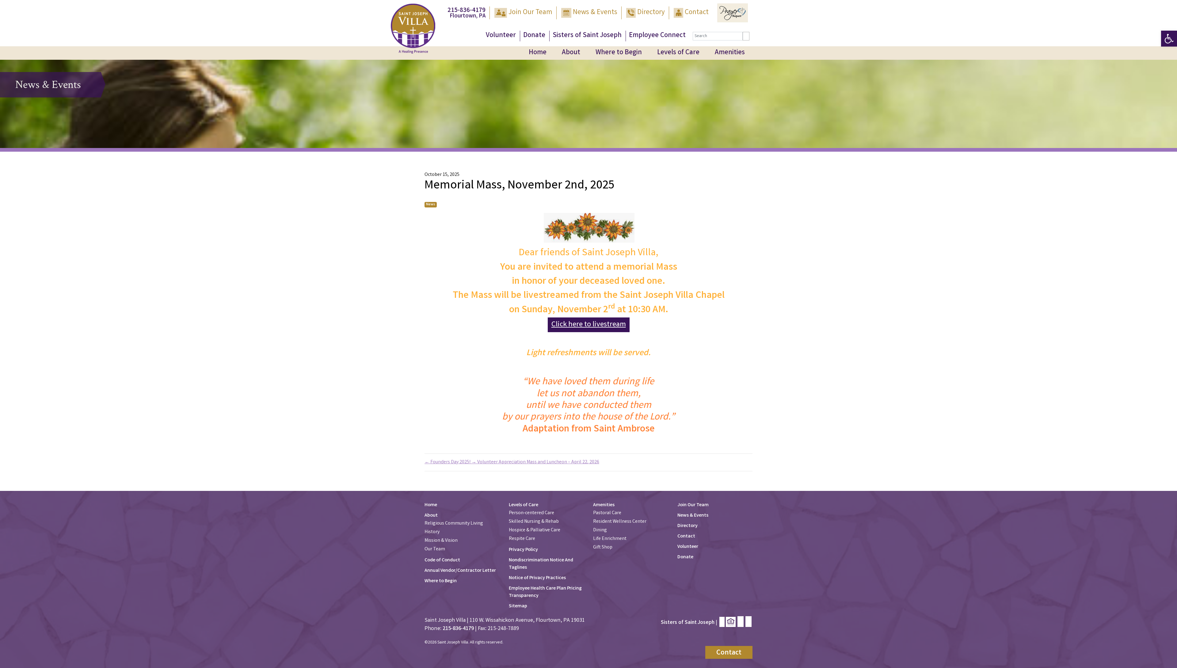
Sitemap (518, 606)
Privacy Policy (523, 549)
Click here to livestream (588, 324)
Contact (697, 13)
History (432, 532)
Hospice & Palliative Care (534, 530)
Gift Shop (602, 547)
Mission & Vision (441, 540)
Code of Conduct (442, 560)
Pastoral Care (607, 513)
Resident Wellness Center (619, 521)
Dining (600, 530)
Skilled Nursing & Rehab (534, 521)
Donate (534, 36)
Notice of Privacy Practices (537, 578)
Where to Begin (619, 53)
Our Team (435, 549)
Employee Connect (657, 36)
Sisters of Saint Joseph (587, 36)
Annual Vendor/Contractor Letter (460, 570)
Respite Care (522, 538)
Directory (651, 13)
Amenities (730, 53)
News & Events (595, 13)
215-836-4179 (467, 10)
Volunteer (501, 36)
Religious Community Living (454, 523)
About (571, 53)
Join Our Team (530, 13)
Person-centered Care (531, 513)
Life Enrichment (610, 538)
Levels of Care (678, 53)
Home (538, 53)
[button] (1169, 39)
